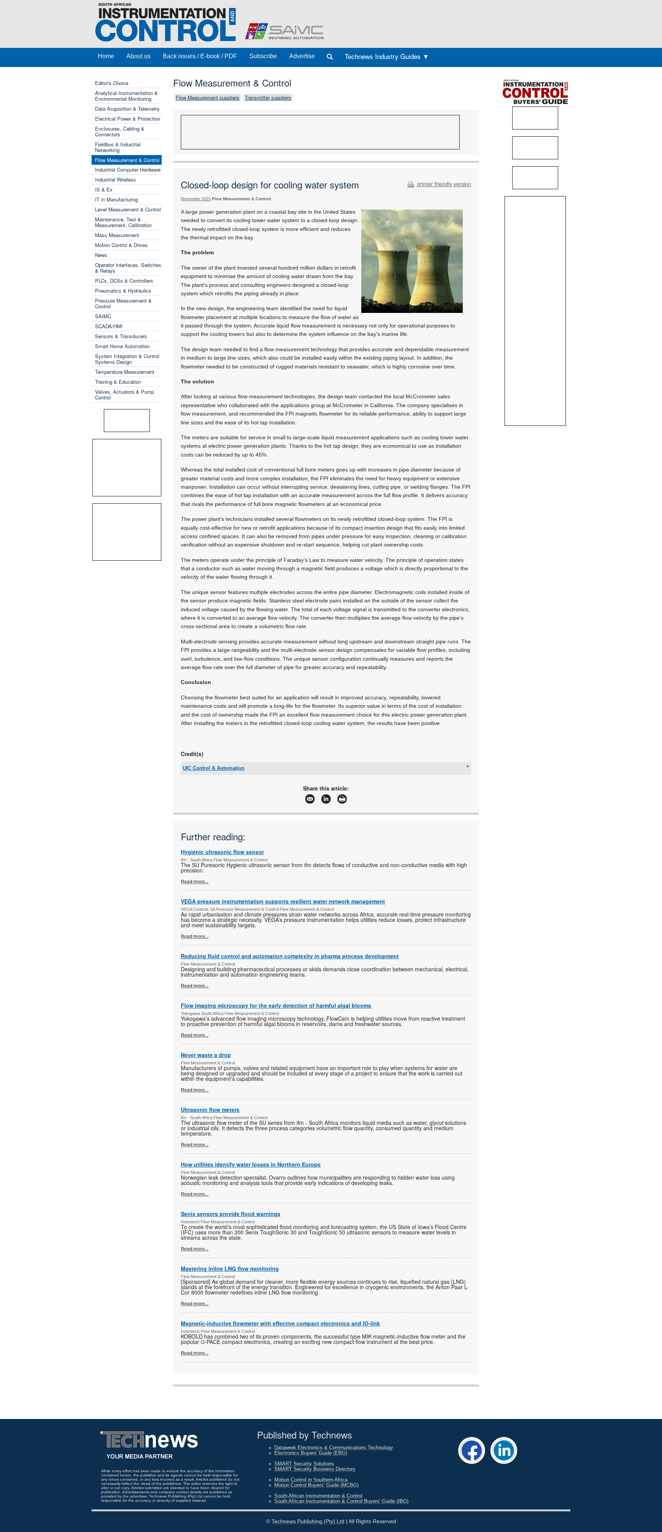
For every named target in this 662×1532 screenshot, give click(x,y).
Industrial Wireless (115, 179)
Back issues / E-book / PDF (200, 56)
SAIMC (103, 316)
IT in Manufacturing (116, 199)
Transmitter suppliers (268, 97)
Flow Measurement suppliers (207, 97)
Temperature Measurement (124, 371)
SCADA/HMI (109, 326)
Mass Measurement (117, 235)
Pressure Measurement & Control (123, 303)
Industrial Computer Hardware (128, 169)
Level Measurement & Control (128, 209)
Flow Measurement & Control (127, 160)
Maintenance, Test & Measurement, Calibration (123, 222)
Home (106, 56)
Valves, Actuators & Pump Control (124, 394)
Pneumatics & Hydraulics (123, 290)
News (101, 255)
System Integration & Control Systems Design (127, 358)
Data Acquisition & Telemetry (127, 108)
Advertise (302, 56)
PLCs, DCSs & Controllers (124, 280)
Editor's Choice (111, 83)
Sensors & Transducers (121, 336)
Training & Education (118, 381)
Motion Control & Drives (121, 245)
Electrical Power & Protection (127, 118)
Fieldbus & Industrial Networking (118, 147)
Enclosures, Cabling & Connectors (119, 131)
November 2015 (196, 198)
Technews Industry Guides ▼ (387, 56)
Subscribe (263, 56)
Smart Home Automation (122, 346)
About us (138, 56)
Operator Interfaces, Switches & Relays (128, 267)
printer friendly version (443, 184)
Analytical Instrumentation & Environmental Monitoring (126, 95)
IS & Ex (104, 189)
